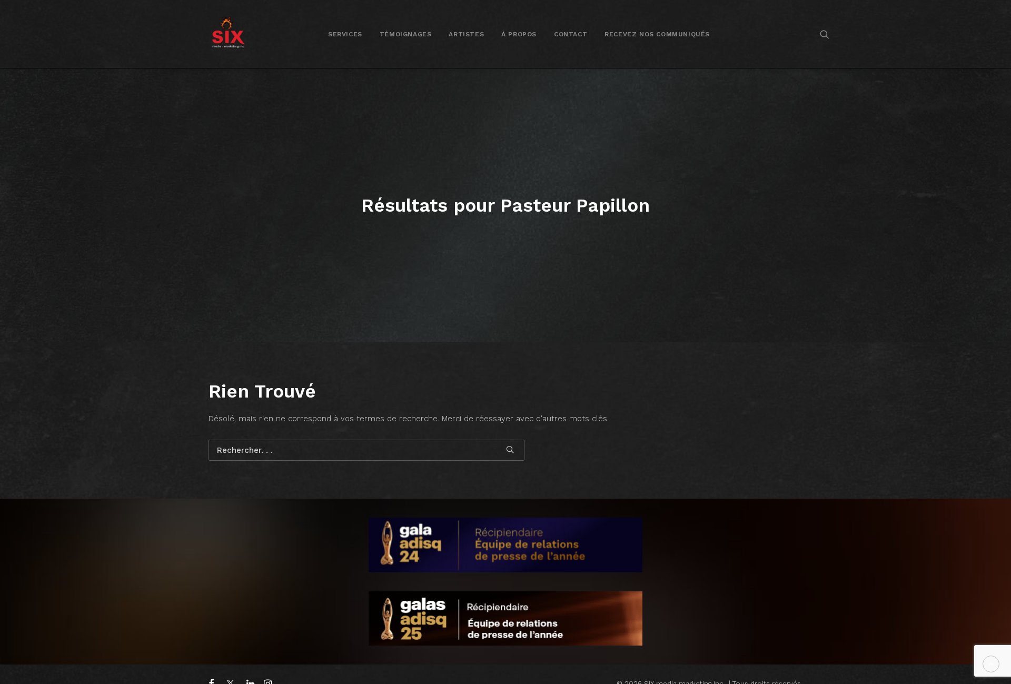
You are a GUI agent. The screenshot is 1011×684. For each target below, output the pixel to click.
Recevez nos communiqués (657, 34)
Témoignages (406, 34)
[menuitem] (345, 34)
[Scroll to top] (991, 663)
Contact (570, 34)
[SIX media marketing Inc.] (228, 34)
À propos (519, 34)
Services (345, 34)
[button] (824, 34)
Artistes (466, 34)
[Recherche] (366, 450)
